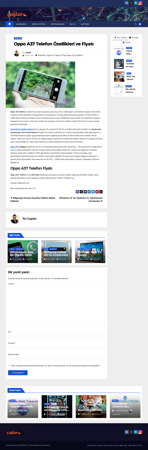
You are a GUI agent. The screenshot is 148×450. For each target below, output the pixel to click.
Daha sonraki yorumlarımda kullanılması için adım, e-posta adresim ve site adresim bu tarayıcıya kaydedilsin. (55, 366)
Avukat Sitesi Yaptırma (95, 445)
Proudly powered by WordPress (16, 445)
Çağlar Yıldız (122, 445)
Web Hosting (38, 24)
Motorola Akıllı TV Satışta (89, 253)
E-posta (12, 343)
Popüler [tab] (135, 38)
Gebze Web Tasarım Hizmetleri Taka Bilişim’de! (23, 406)
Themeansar (46, 445)
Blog (72, 24)
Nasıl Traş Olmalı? (90, 410)
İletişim (84, 24)
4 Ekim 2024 (51, 414)
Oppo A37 (14, 147)
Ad (10, 332)
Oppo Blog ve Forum (135, 445)
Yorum (11, 284)
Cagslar (28, 52)
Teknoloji (18, 38)
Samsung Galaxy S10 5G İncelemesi (56, 253)
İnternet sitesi (13, 354)
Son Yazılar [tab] (121, 37)
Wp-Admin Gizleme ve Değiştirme (120, 406)
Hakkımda (21, 24)
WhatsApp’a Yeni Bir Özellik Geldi (21, 253)
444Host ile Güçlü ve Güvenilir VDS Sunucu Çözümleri (56, 410)
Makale (128, 86)
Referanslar (57, 24)
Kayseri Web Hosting (110, 445)
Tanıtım (129, 48)
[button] (136, 24)
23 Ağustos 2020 (121, 411)
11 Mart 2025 (17, 411)
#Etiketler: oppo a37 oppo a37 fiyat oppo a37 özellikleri (60, 55)
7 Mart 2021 (85, 414)
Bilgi (128, 73)
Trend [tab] (127, 42)
